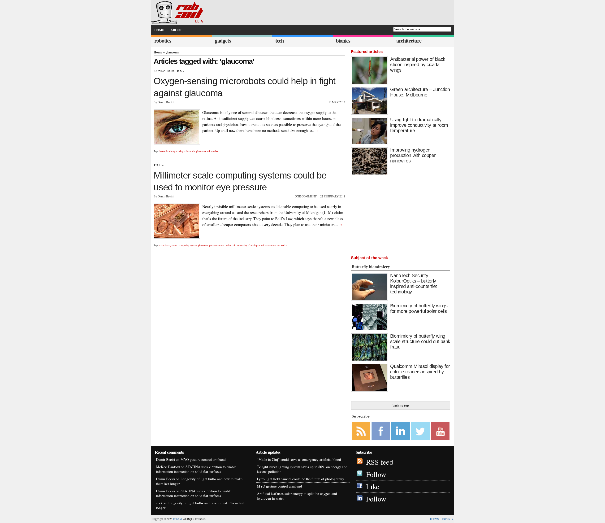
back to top (401, 405)
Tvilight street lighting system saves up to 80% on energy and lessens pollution (302, 469)
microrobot (212, 151)
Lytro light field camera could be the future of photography (300, 478)
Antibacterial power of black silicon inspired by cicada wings (417, 65)
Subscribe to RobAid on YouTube (440, 431)
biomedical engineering (171, 151)
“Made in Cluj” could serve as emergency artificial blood (299, 459)
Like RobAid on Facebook (381, 431)
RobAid (177, 519)
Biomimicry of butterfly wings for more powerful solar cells (418, 308)
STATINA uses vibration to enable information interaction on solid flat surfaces (196, 469)
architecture (408, 40)
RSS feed (379, 462)
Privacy (447, 519)
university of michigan (248, 245)
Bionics (159, 71)
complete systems (168, 245)
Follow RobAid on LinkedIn (400, 431)
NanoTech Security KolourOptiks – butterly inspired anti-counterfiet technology (413, 283)
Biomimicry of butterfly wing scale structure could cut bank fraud (420, 341)
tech (279, 40)
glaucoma (201, 151)
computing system (188, 245)
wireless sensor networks (274, 245)
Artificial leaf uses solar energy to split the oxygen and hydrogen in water (297, 496)
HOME (159, 30)
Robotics (174, 71)
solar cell (231, 245)
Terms (434, 519)
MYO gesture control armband (203, 459)
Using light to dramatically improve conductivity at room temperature (419, 125)
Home (158, 52)
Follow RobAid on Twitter (420, 431)
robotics (162, 40)
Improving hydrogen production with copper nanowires (413, 155)
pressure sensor (217, 245)
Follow (376, 474)
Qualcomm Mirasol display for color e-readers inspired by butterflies (420, 372)
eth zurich (190, 151)
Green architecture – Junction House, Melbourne (420, 92)
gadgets (223, 40)
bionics (343, 40)
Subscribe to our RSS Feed (361, 431)
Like (372, 486)
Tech (157, 165)
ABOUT (176, 30)
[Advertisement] (400, 214)
